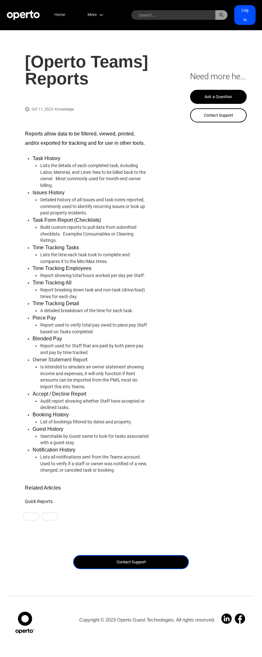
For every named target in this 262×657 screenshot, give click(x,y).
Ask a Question (218, 96)
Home (59, 14)
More (92, 14)
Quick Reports (39, 501)
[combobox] (173, 15)
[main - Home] (23, 15)
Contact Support (218, 115)
